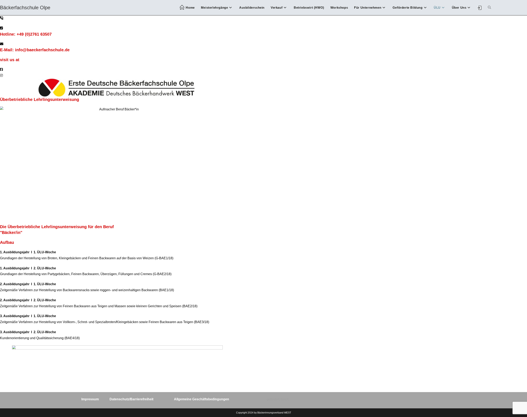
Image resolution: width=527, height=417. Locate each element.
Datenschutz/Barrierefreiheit (131, 399)
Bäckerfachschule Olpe (25, 7)
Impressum (90, 399)
